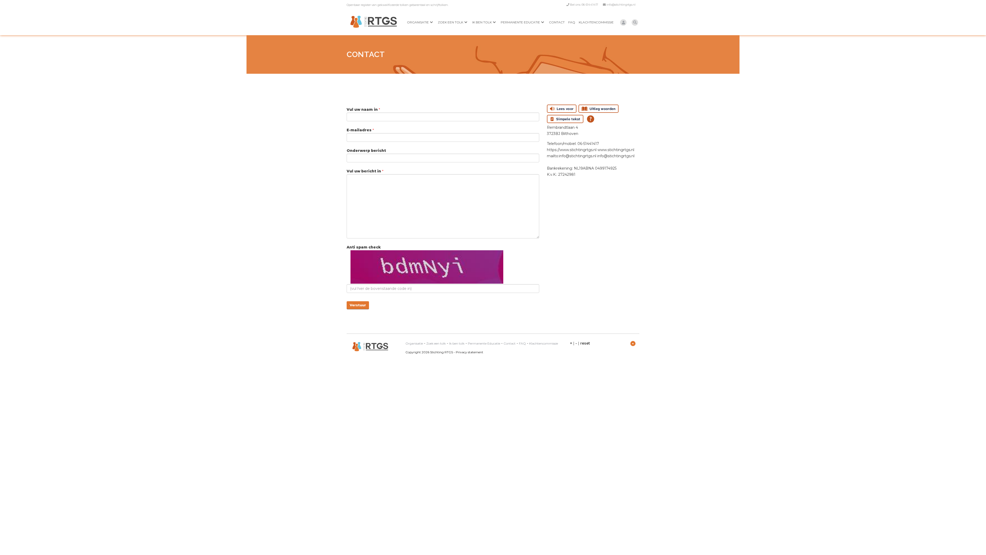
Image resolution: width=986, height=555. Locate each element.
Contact (557, 22)
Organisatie (418, 22)
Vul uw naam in (363, 109)
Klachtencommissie (596, 22)
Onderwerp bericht (366, 150)
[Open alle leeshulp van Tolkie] (590, 119)
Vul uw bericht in (364, 171)
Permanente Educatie (520, 22)
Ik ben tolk (482, 22)
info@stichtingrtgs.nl (621, 4)
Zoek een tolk (450, 22)
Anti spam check (364, 247)
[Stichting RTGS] (373, 22)
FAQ (571, 22)
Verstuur (358, 305)
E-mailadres (360, 130)
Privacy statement (469, 352)
